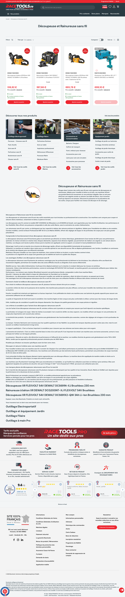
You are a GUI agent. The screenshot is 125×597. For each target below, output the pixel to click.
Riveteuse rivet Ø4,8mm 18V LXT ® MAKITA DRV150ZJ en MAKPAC (105, 76)
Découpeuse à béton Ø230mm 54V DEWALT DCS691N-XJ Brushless (18, 76)
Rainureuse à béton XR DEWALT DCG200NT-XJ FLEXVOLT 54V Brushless (50, 390)
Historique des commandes (75, 525)
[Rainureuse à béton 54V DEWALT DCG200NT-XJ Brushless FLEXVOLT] (48, 59)
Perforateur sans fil (14, 152)
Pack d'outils (12, 145)
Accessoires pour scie (73, 154)
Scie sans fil (12, 148)
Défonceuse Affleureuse (45, 152)
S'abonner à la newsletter (107, 527)
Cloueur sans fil (13, 159)
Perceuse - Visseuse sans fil (17, 141)
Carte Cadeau (70, 532)
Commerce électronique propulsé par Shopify (27, 574)
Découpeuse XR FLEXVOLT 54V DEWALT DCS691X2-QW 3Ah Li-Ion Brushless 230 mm (58, 395)
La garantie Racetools (43, 538)
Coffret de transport (73, 147)
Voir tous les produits (112, 115)
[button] (118, 7)
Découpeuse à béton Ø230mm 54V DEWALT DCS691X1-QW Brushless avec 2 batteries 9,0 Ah (77, 77)
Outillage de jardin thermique (105, 148)
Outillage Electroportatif (21, 406)
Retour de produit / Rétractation (47, 541)
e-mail (55, 476)
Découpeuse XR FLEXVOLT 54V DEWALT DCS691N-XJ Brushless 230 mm (50, 385)
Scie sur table (41, 145)
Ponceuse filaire (42, 156)
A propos (39, 554)
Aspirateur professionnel (45, 148)
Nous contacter (71, 550)
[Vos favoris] (110, 6)
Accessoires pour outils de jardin (104, 153)
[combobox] (67, 7)
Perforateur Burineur (44, 141)
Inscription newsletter (73, 539)
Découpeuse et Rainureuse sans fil (19, 19)
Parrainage (69, 546)
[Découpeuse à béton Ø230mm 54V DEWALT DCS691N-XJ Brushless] (18, 59)
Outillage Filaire (15, 416)
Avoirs (68, 529)
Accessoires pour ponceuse (75, 161)
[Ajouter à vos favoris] (96, 70)
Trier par (20, 40)
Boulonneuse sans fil (15, 156)
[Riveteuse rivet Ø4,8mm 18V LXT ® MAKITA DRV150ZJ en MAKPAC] (106, 59)
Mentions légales (41, 527)
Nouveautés (114, 14)
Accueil (7, 19)
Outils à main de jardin (102, 161)
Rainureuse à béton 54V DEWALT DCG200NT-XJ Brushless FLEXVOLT (48, 76)
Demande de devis (42, 557)
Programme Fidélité (107, 1)
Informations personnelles (74, 518)
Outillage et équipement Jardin (25, 411)
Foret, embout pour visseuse (75, 151)
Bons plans (96, 14)
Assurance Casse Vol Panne (45, 550)
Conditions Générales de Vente (46, 518)
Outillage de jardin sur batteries (106, 141)
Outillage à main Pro (18, 420)
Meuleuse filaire (42, 159)
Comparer (94, 40)
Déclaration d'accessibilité (45, 561)
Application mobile (42, 565)
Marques (105, 14)
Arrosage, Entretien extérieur (105, 145)
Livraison (39, 531)
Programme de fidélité (73, 543)
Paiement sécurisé (42, 534)
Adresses (69, 522)
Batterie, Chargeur (72, 143)
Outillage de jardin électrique (105, 158)
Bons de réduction (72, 536)
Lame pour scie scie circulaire (76, 158)
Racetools (12, 574)
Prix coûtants (85, 14)
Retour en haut (62, 504)
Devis (117, 1)
